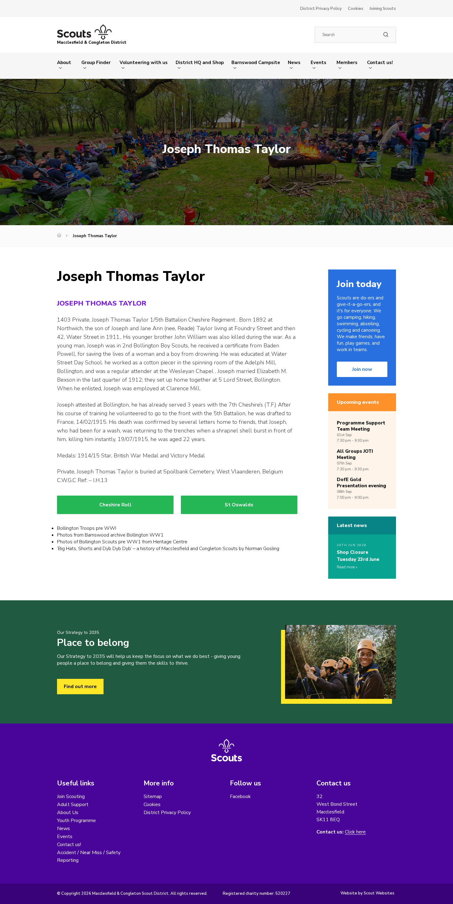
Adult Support (72, 804)
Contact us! (380, 62)
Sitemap (153, 796)
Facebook (240, 796)
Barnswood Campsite (255, 62)
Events (318, 62)
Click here (355, 832)
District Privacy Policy (321, 8)
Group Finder (96, 62)
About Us (67, 812)
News (294, 62)
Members (347, 62)
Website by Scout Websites (367, 893)
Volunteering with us (144, 62)
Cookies (355, 8)
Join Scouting (71, 796)
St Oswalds (239, 504)
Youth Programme (76, 820)
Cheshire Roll (115, 504)
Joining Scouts (382, 8)
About (64, 62)
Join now (362, 369)
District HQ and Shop (200, 62)
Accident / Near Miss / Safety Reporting (88, 856)
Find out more (80, 686)
